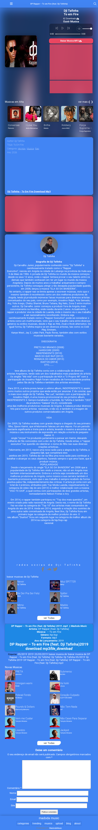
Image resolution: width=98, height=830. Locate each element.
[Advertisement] (71, 62)
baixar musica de (58, 654)
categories (23, 823)
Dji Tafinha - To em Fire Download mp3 (29, 191)
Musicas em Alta (14, 101)
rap (37, 148)
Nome (13, 793)
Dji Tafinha (57, 657)
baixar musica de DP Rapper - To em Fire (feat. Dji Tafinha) (49, 656)
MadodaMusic (55, 828)
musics (48, 823)
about (77, 823)
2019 (31, 654)
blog (68, 823)
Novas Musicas (13, 667)
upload (59, 823)
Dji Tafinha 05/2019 (74, 657)
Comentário (14, 788)
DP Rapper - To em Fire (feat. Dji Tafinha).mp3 (62, 661)
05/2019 (22, 654)
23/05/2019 (41, 654)
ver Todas (49, 618)
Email (13, 799)
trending (36, 823)
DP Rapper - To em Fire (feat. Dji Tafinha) (45, 660)
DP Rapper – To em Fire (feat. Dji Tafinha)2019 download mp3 (49, 646)
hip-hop (22, 148)
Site (13, 805)
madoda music (49, 818)
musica (30, 148)
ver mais (83, 101)
